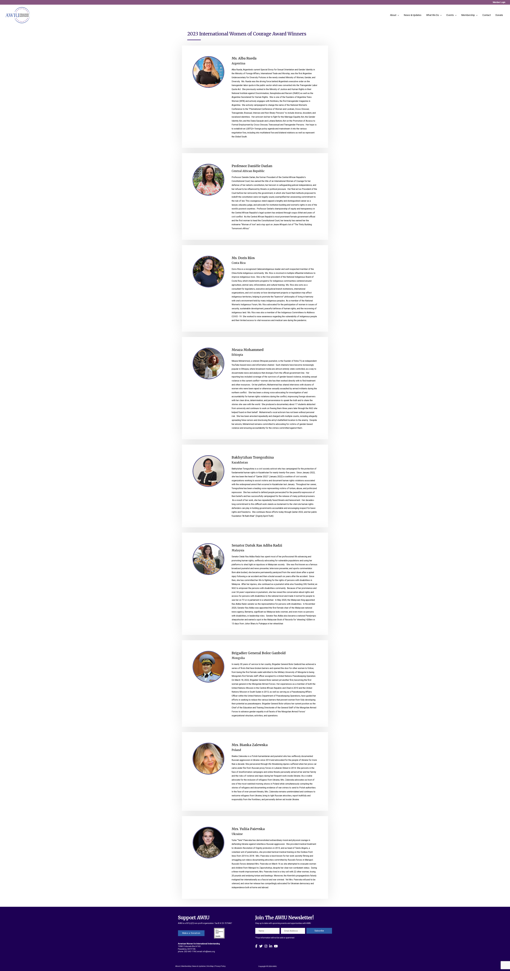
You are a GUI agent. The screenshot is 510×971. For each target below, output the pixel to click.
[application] (397, 15)
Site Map (210, 966)
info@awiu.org (209, 951)
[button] (319, 931)
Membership (186, 966)
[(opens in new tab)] (219, 933)
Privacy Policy (220, 966)
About (177, 966)
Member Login (499, 2)
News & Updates (198, 966)
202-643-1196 (190, 951)
